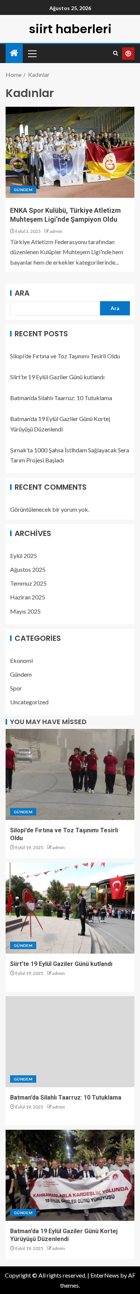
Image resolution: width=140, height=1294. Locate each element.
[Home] (14, 53)
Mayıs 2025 (25, 611)
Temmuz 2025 (28, 583)
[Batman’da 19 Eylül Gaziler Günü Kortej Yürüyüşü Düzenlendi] (70, 1175)
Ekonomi (21, 660)
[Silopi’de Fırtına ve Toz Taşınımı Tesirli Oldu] (70, 774)
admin (56, 231)
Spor (16, 688)
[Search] (115, 53)
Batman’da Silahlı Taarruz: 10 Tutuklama (61, 397)
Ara (22, 293)
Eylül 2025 (23, 555)
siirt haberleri (70, 29)
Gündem (23, 189)
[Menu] (31, 53)
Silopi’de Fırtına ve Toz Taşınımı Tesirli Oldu (65, 355)
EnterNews (104, 1275)
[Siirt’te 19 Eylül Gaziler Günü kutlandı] (70, 908)
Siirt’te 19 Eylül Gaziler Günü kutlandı (57, 376)
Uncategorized (29, 701)
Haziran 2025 (27, 597)
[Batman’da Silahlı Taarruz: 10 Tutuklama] (70, 1041)
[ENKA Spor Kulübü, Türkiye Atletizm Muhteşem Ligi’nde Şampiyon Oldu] (70, 152)
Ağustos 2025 (28, 569)
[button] (31, 53)
